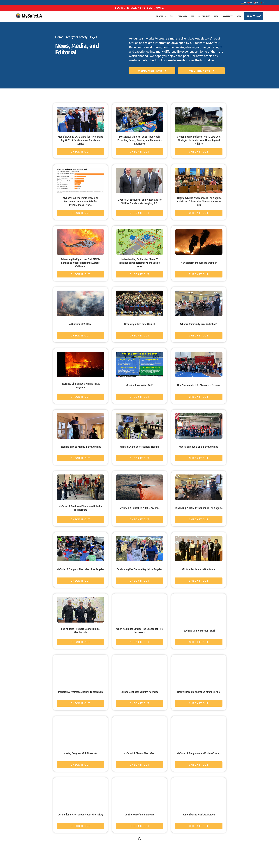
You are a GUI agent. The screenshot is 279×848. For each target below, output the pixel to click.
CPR (192, 16)
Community (228, 16)
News (239, 16)
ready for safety (76, 37)
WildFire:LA (161, 16)
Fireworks (182, 16)
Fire (171, 16)
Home (59, 37)
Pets (216, 16)
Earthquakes (204, 16)
